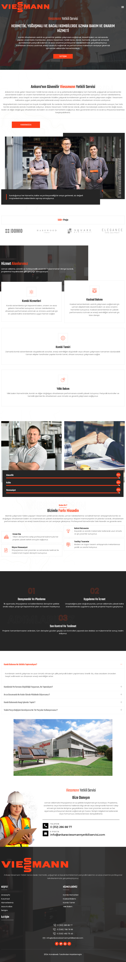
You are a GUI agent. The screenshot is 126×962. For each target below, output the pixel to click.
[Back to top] (120, 956)
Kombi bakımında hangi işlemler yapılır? (19, 702)
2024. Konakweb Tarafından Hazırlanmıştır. (63, 954)
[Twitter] (61, 944)
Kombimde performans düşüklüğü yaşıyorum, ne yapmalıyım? (28, 687)
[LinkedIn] (65, 944)
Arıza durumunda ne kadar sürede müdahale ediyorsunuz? (27, 695)
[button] (123, 7)
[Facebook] (57, 944)
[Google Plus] (69, 944)
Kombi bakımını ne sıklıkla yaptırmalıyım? (20, 664)
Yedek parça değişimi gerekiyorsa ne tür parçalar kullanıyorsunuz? (31, 710)
